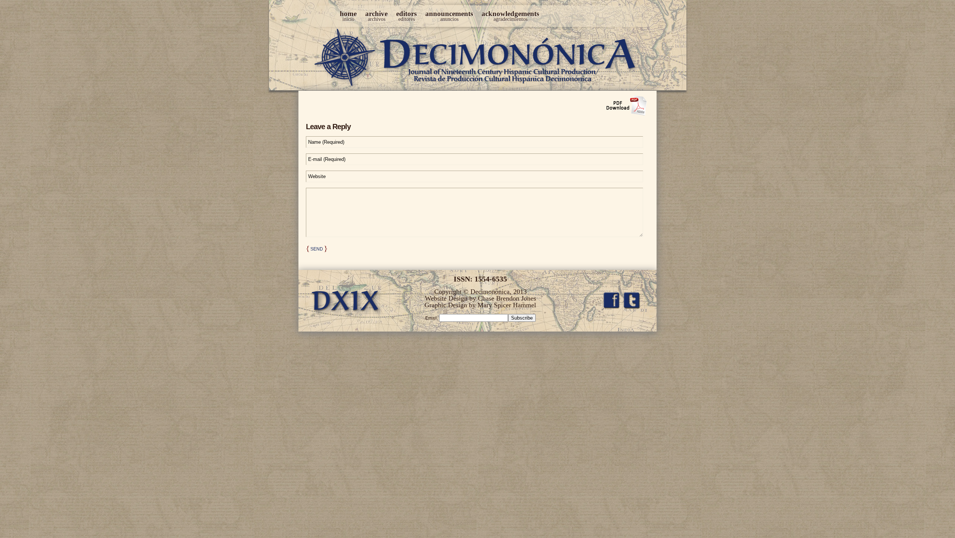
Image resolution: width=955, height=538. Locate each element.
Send (316, 249)
